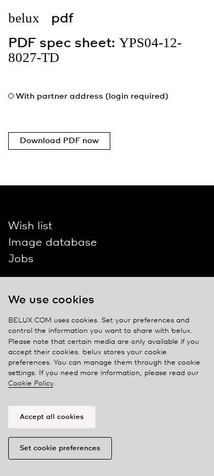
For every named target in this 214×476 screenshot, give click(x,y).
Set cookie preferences (60, 448)
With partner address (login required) (92, 96)
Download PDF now (59, 141)
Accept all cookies (52, 417)
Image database (52, 242)
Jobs (20, 259)
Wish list (30, 226)
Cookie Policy (30, 383)
